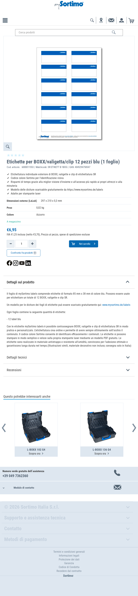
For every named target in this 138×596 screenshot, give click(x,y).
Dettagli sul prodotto (20, 282)
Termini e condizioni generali (69, 551)
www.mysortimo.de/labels (116, 304)
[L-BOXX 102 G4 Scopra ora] (36, 416)
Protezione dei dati (69, 559)
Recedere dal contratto (69, 571)
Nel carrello (84, 243)
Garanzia (69, 563)
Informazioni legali (69, 555)
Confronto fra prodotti (22, 252)
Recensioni (14, 370)
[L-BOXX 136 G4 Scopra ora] (101, 416)
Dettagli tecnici (17, 357)
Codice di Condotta (69, 567)
